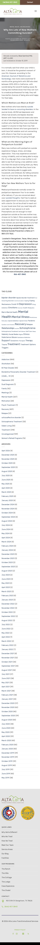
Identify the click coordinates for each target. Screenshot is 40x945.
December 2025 (8, 455)
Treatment (13, 344)
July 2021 (5, 674)
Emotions (12, 307)
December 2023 (8, 554)
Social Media (13, 334)
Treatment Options (28, 344)
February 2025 (7, 496)
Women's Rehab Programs (12, 438)
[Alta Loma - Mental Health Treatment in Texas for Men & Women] (14, 11)
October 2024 (7, 513)
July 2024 (6, 525)
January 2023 (7, 600)
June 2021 (6, 678)
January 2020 (7, 749)
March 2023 (6, 591)
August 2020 (7, 720)
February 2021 (7, 695)
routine (17, 328)
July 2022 (6, 625)
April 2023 (6, 587)
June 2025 (6, 480)
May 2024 (5, 533)
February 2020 (7, 745)
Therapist (22, 341)
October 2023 (7, 562)
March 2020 (6, 740)
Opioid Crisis (23, 321)
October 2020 (7, 712)
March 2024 (6, 542)
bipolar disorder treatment (25, 298)
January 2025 (7, 500)
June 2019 (6, 774)
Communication (19, 301)
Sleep (34, 331)
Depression (25, 303)
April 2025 (6, 488)
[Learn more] (12, 934)
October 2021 (7, 662)
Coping (26, 301)
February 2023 (7, 596)
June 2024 (6, 529)
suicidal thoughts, (13, 198)
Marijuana (31, 308)
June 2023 (6, 579)
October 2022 (7, 612)
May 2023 (5, 583)
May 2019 (5, 778)
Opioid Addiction (13, 321)
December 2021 (8, 653)
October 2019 (7, 761)
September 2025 (8, 467)
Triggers (5, 348)
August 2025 (7, 471)
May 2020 (5, 732)
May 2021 (5, 683)
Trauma (4, 344)
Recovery (20, 324)
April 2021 (6, 687)
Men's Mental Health (10, 312)
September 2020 (8, 716)
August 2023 (7, 571)
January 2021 (7, 699)
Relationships (8, 328)
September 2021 (8, 666)
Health (25, 308)
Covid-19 (15, 304)
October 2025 (7, 463)
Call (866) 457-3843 (10, 2)
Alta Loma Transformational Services (22, 39)
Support (6, 340)
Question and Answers (8, 324)
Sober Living (7, 426)
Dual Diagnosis (7, 384)
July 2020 (6, 724)
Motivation (5, 321)
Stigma (20, 334)
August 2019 (7, 765)
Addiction (5, 359)
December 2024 (8, 504)
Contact (30, 2)
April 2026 (6, 451)
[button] (35, 11)
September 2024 (8, 517)
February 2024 (7, 546)
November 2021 (8, 658)
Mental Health (14, 27)
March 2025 (6, 492)
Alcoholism (6, 364)
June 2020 (6, 728)
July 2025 (6, 476)
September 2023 (8, 567)
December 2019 (8, 753)
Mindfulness (33, 317)
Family (4, 389)
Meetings (5, 393)
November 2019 (8, 757)
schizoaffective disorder (11, 418)
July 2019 (5, 769)
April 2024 (6, 538)
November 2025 (8, 459)
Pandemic (31, 321)
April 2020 (6, 736)
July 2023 (6, 575)
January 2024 (7, 550)
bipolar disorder (9, 297)
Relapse (29, 324)
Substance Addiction (23, 337)
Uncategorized (25, 27)
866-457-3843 (20, 274)
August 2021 (7, 670)
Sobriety (5, 334)
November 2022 (8, 608)
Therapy (29, 340)
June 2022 (6, 629)
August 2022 (7, 620)
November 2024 (8, 509)
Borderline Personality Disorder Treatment (19, 372)
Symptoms (14, 341)
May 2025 (5, 484)
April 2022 (6, 637)
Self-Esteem (22, 331)
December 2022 (8, 604)
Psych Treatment (8, 405)
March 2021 (6, 691)
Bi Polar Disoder (8, 368)
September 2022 (8, 616)
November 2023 (8, 558)
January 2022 (7, 649)
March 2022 (6, 641)
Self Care (29, 331)
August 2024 (7, 521)
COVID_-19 (6, 376)
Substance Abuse (9, 337)
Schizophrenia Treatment (10, 331)
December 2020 (8, 703)
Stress (26, 334)
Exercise (20, 308)
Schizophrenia (27, 328)
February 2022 (7, 645)
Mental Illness (21, 317)
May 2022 (5, 633)
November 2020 (8, 707)
